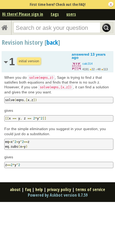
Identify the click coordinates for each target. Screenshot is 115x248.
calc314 (87, 63)
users (71, 14)
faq (28, 189)
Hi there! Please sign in (22, 14)
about (15, 189)
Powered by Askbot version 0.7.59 (57, 195)
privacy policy (59, 189)
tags (55, 14)
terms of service (90, 189)
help (39, 189)
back (52, 42)
